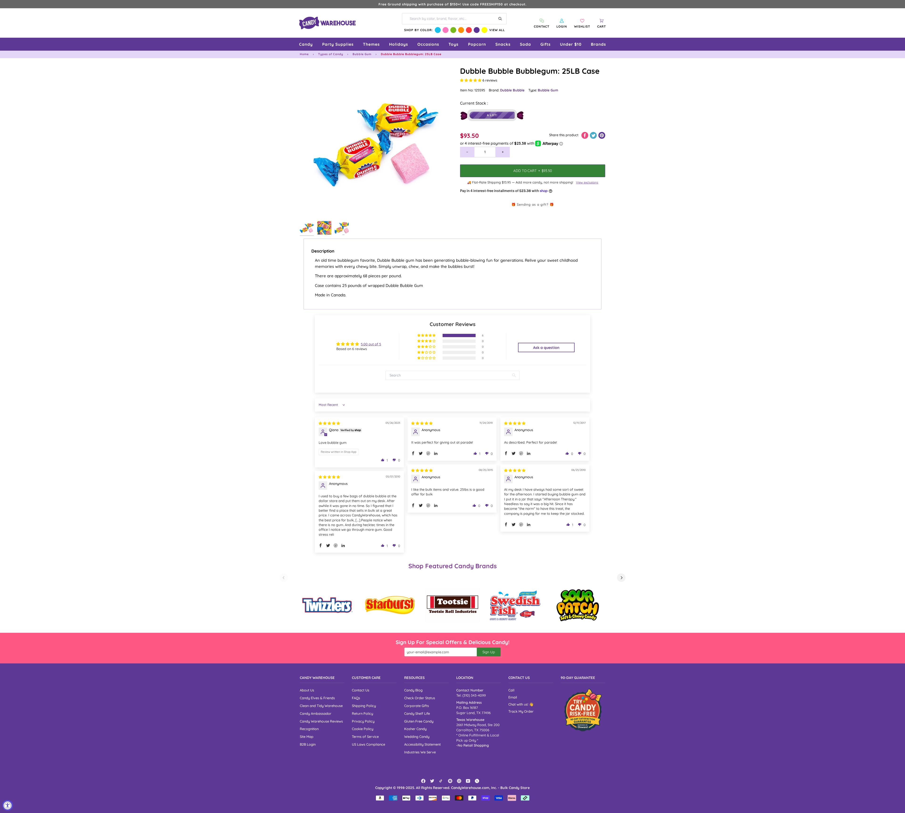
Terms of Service (365, 736)
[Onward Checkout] (583, 710)
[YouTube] (468, 781)
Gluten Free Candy (418, 721)
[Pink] (445, 30)
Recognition (309, 729)
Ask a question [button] (546, 347)
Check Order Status (419, 698)
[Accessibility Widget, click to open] (7, 805)
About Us (307, 690)
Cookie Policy (362, 729)
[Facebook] (423, 781)
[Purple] (477, 30)
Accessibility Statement (422, 744)
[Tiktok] (441, 781)
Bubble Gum (362, 54)
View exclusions (587, 182)
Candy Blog (413, 690)
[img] (329, 423)
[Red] (469, 30)
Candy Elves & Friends (317, 698)
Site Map (306, 736)
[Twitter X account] (477, 781)
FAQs (356, 698)
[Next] (621, 577)
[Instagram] (459, 781)
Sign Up (488, 652)
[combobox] (454, 19)
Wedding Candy (416, 736)
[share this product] (585, 135)
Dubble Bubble (512, 90)
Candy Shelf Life (417, 713)
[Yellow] (484, 30)
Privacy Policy (363, 721)
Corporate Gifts (416, 705)
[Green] (453, 30)
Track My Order (521, 711)
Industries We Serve (420, 752)
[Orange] (461, 30)
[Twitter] (432, 781)
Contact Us (360, 690)
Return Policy (362, 713)
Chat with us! (518, 704)
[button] (306, 44)
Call (511, 690)
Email (512, 697)
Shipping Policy (364, 705)
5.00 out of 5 (371, 344)
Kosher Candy (415, 729)
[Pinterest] (450, 781)
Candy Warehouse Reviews (321, 721)
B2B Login (308, 744)
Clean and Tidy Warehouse (321, 705)
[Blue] (438, 30)
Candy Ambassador (315, 713)
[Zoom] (376, 142)
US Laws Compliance (368, 744)
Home (304, 54)
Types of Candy (330, 54)
